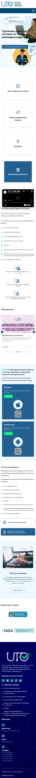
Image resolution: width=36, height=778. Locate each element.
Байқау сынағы (18, 590)
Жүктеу (8, 396)
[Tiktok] (16, 680)
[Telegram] (7, 680)
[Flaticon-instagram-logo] (11, 680)
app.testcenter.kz (16, 581)
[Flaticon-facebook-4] (3, 680)
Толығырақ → (6, 347)
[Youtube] (20, 680)
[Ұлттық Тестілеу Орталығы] (18, 4)
